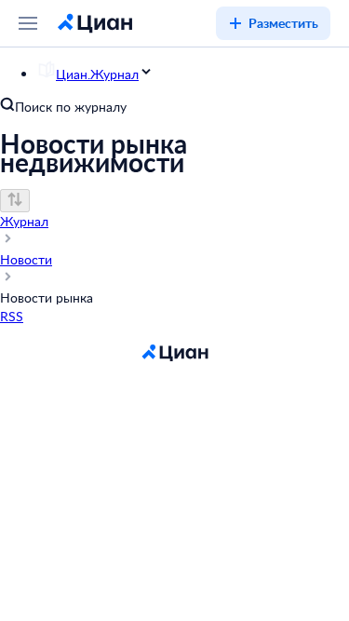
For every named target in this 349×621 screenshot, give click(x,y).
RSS (11, 316)
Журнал (24, 221)
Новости (26, 259)
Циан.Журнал (97, 74)
